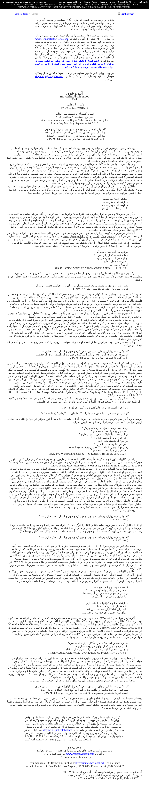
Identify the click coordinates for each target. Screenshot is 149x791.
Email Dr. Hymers (107, 2)
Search (144, 2)
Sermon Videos (90, 2)
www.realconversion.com (80, 753)
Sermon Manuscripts (17, 3)
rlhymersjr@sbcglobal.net (49, 76)
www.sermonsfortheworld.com (51, 38)
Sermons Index (21, 14)
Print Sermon (127, 14)
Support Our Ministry (127, 2)
